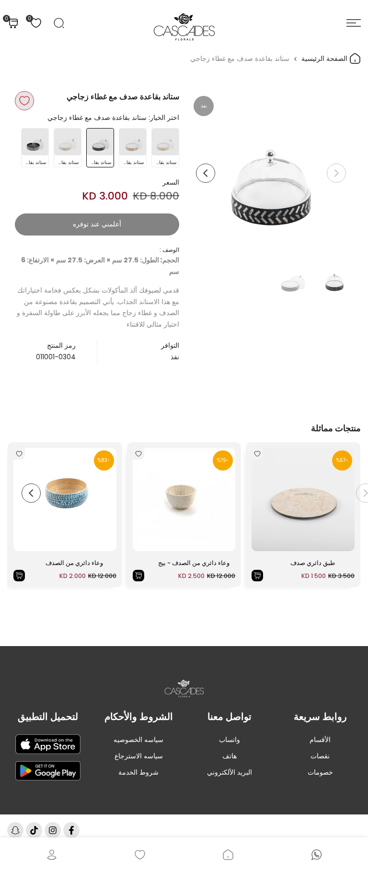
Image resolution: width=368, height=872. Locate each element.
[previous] (336, 173)
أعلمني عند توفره (97, 224)
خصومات (320, 772)
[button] (24, 100)
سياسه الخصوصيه (138, 739)
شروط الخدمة (138, 772)
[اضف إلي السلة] (257, 575)
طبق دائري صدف (312, 562)
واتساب (229, 739)
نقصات (320, 756)
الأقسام (320, 739)
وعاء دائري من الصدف (74, 562)
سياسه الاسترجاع (139, 756)
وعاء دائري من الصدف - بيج (194, 562)
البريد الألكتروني (229, 772)
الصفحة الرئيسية (325, 58)
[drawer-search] (59, 23)
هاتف (229, 756)
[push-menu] (353, 23)
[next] (205, 173)
